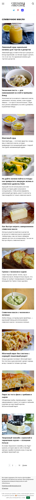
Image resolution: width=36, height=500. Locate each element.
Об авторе (5, 488)
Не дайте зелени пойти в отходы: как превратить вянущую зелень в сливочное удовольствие (17, 181)
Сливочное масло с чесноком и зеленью (16, 313)
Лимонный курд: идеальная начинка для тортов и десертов (16, 48)
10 (19, 465)
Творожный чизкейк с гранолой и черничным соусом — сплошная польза (17, 440)
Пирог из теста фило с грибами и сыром (17, 395)
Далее (24, 465)
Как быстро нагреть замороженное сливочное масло (17, 227)
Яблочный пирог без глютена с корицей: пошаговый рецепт (15, 354)
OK (28, 497)
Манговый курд (9, 138)
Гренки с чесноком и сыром (14, 272)
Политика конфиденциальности (11, 486)
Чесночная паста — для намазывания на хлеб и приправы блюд (17, 93)
